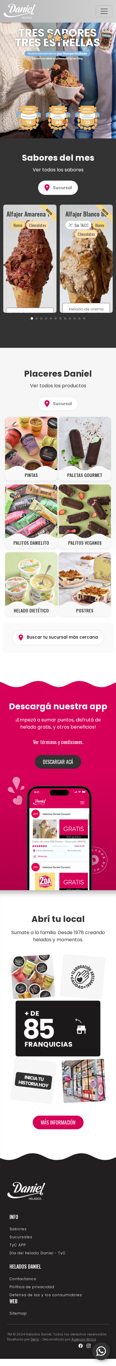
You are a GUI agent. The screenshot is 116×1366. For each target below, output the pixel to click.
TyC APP (18, 1244)
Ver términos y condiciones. (58, 742)
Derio (35, 1339)
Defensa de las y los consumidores (46, 1294)
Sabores (18, 1228)
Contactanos (23, 1278)
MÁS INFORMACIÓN (58, 1122)
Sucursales (21, 1236)
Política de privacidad (32, 1286)
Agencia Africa (83, 1339)
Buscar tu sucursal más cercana (62, 637)
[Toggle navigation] (104, 11)
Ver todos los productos (58, 385)
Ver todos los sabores (58, 169)
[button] (32, 318)
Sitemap (18, 1313)
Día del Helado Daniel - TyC (38, 1253)
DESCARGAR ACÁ (58, 761)
